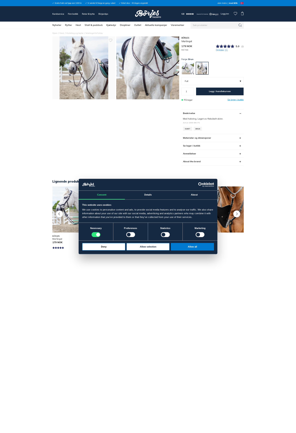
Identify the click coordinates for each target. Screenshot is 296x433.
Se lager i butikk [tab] (191, 145)
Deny (104, 246)
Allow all (192, 246)
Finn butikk (73, 14)
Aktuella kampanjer (156, 25)
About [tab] (194, 195)
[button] (200, 14)
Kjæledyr (111, 25)
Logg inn (224, 13)
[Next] (236, 213)
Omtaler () (222, 50)
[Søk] (240, 25)
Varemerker (177, 25)
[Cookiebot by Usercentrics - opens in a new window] (200, 184)
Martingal (57, 238)
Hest (78, 25)
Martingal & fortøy (94, 33)
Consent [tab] (101, 195)
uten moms (222, 3)
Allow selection (148, 246)
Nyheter (56, 25)
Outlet (137, 25)
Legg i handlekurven (220, 91)
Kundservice (58, 14)
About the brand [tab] (192, 161)
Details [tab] (148, 195)
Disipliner (125, 25)
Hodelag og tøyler (75, 33)
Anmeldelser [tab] (189, 153)
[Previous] (59, 213)
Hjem (54, 33)
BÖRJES (185, 38)
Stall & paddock (94, 25)
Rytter (68, 25)
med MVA (233, 3)
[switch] (130, 234)
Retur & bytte (88, 14)
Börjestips (103, 14)
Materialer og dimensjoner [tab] (197, 137)
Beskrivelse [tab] (189, 113)
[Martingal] (147, 67)
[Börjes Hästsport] (148, 14)
